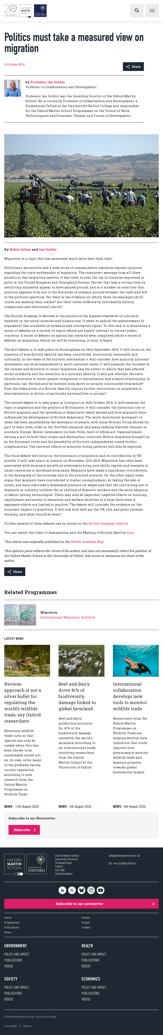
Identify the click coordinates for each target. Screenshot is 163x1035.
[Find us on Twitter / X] (72, 890)
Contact (86, 927)
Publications (11, 927)
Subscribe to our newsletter (79, 903)
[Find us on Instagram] (91, 890)
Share (136, 67)
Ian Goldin (48, 249)
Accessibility (11, 1026)
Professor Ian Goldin (48, 82)
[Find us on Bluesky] (81, 890)
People (86, 922)
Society (10, 979)
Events (86, 917)
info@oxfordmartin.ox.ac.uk (124, 855)
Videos (8, 966)
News (7, 932)
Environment (15, 946)
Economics (91, 979)
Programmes (12, 922)
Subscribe (22, 829)
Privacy (27, 1026)
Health (87, 946)
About (7, 917)
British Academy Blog (87, 541)
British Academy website (108, 523)
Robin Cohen (20, 249)
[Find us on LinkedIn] (62, 890)
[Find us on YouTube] (100, 890)
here (130, 532)
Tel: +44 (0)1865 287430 (122, 863)
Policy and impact (16, 954)
